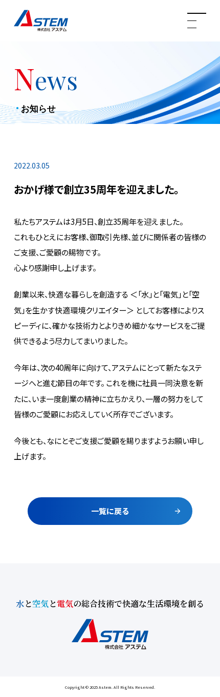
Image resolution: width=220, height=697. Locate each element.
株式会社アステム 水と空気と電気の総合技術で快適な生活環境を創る (41, 20)
